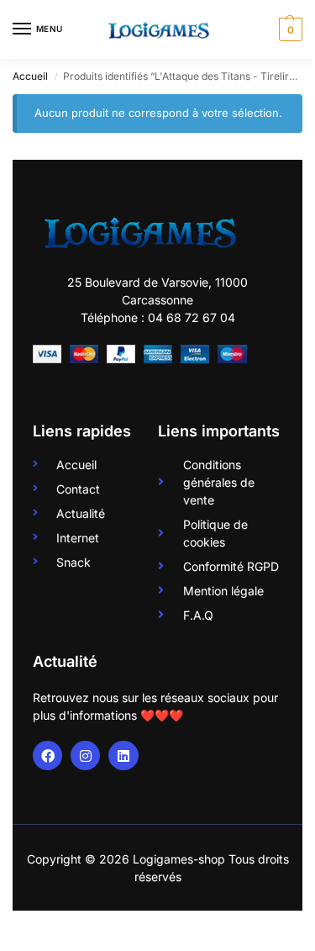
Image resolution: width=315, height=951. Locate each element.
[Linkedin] (123, 755)
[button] (288, 29)
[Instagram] (85, 755)
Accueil (30, 76)
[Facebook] (47, 755)
